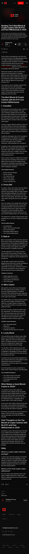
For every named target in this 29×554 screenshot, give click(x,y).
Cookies (22, 545)
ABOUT (4, 519)
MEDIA (19, 514)
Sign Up (21, 3)
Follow (25, 500)
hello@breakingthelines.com (10, 528)
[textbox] (14, 268)
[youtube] (9, 531)
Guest (23, 547)
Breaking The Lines (8, 43)
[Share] (27, 49)
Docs (17, 547)
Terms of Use (5, 545)
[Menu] (27, 3)
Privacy (14, 545)
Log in (14, 3)
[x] (3, 531)
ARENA (4, 514)
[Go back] (2, 3)
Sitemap (10, 547)
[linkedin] (6, 531)
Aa (24, 49)
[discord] (11, 531)
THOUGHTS (12, 514)
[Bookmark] (7, 49)
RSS (3, 547)
